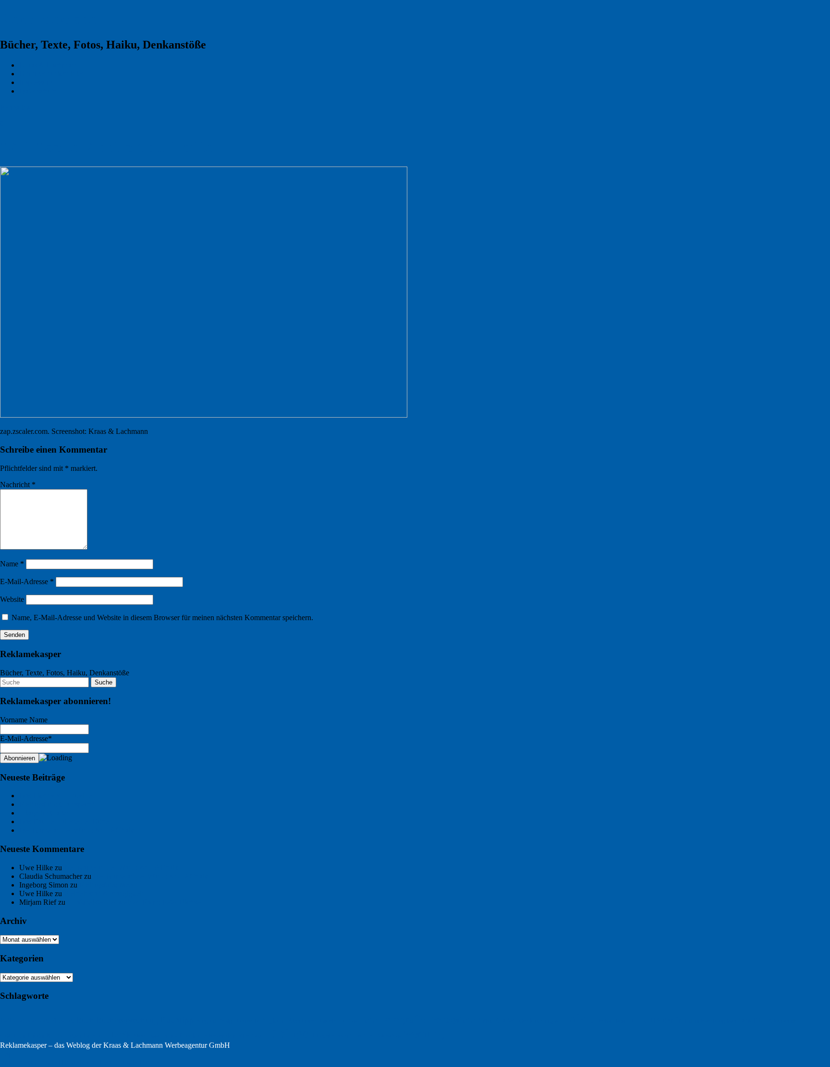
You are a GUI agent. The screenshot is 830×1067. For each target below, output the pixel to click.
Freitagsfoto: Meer (107, 885)
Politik (170, 1036)
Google (549, 1021)
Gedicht (529, 1020)
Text (257, 1036)
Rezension (222, 1035)
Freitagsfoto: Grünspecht (56, 804)
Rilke (244, 1035)
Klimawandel (783, 1021)
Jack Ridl (752, 1020)
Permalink (15, 107)
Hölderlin (666, 1020)
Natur (155, 1036)
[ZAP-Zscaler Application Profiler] (203, 415)
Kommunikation (22, 1035)
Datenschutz (38, 91)
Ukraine (326, 1035)
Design (226, 1021)
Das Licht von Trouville (55, 795)
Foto (368, 1019)
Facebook (332, 1020)
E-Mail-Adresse (27, 581)
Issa (731, 1021)
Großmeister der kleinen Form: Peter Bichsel (134, 902)
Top (6, 1054)
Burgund (206, 1021)
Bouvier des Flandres (45, 1020)
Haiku (577, 1018)
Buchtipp (177, 1020)
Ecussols (247, 1021)
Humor (621, 1021)
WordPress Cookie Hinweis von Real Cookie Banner (80, 1062)
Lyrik (121, 1035)
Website (12, 599)
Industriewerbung (704, 1021)
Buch (85, 1020)
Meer (140, 1035)
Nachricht (18, 484)
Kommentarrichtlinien (52, 74)
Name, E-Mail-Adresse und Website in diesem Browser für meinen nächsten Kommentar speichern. (162, 617)
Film (352, 1021)
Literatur (96, 1035)
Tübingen (289, 1033)
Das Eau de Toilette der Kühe (64, 821)
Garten (506, 1020)
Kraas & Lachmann (49, 65)
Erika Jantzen (303, 1021)
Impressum (35, 82)
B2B (7, 1020)
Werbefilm (389, 1036)
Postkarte (193, 1035)
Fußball (485, 1021)
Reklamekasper (51, 18)
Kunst (55, 1035)
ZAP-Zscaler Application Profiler (109, 147)
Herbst (603, 1021)
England (273, 1020)
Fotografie (402, 1019)
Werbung (423, 1034)
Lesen (74, 1035)
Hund (639, 1020)
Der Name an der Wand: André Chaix (76, 830)
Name (12, 564)
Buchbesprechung (127, 1020)
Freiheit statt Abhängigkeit (104, 893)
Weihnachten (356, 1035)
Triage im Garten (45, 813)
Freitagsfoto (451, 1019)
